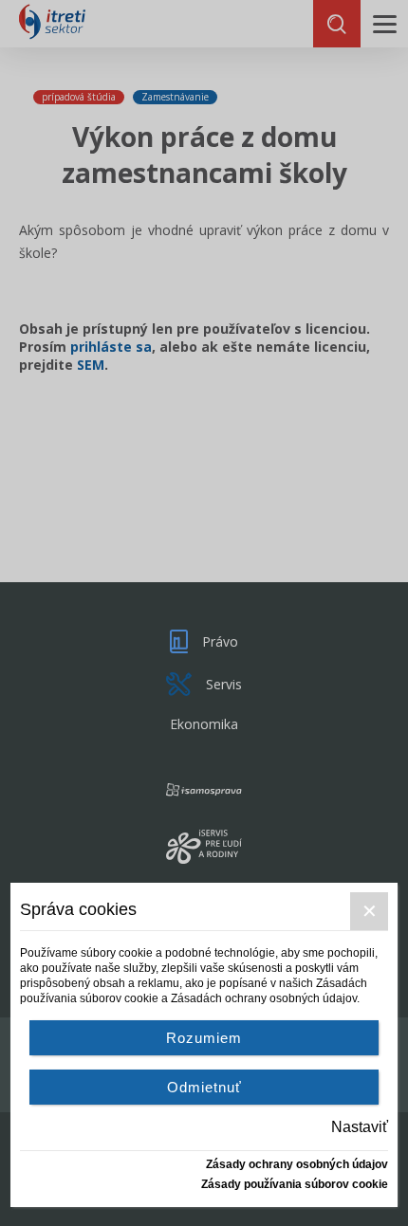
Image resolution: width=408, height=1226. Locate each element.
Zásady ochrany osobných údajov (297, 1164)
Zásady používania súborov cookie (294, 1184)
